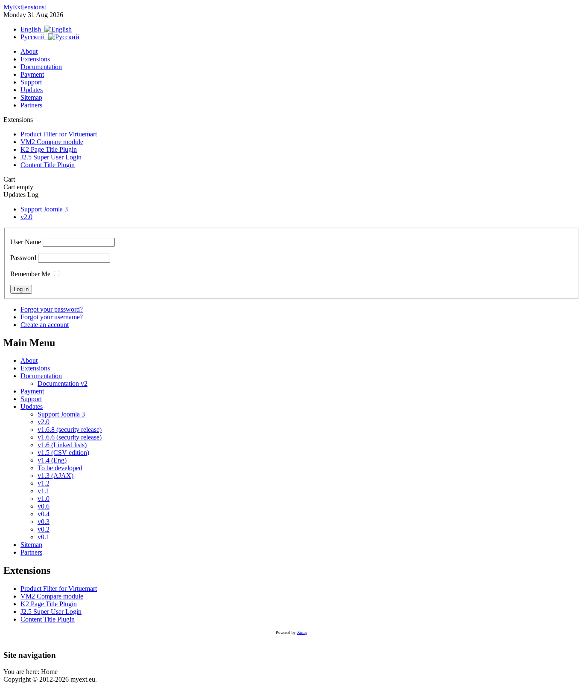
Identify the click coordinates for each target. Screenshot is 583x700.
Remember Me (30, 274)
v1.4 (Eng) (52, 460)
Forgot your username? (51, 317)
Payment (32, 74)
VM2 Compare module (51, 141)
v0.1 (44, 537)
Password (23, 257)
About (29, 51)
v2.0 (26, 216)
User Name (25, 242)
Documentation (41, 66)
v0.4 (44, 514)
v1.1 (44, 491)
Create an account (44, 324)
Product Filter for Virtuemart (58, 134)
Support (31, 82)
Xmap (302, 632)
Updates (31, 89)
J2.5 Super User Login (51, 157)
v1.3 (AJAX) (55, 475)
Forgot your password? (51, 309)
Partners (31, 105)
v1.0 (44, 498)
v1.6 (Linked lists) (62, 444)
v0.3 (44, 521)
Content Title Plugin (47, 164)
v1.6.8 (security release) (70, 429)
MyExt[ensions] (25, 7)
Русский (34, 36)
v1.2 (44, 483)
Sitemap (31, 97)
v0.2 (44, 529)
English (32, 29)
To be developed (60, 467)
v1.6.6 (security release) (70, 437)
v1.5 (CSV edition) (63, 452)
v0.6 (44, 506)
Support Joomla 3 (44, 209)
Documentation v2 (62, 383)
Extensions (35, 59)
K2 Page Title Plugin (48, 149)
